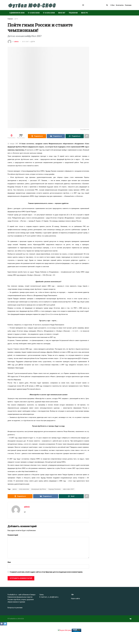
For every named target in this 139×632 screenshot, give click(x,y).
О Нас (112, 5)
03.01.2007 (25, 41)
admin (16, 41)
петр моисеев (24, 489)
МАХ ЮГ (61, 13)
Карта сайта (75, 598)
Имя (9, 562)
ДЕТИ (16, 19)
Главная (10, 19)
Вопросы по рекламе (15, 607)
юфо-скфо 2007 (68, 489)
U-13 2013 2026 (34, 13)
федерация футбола (38, 489)
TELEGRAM (73, 13)
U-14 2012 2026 (49, 13)
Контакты (120, 5)
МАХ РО (84, 13)
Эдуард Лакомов (54, 489)
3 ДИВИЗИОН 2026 (16, 13)
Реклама (128, 5)
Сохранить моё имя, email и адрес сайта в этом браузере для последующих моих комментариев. (46, 572)
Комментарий (13, 535)
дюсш (15, 489)
